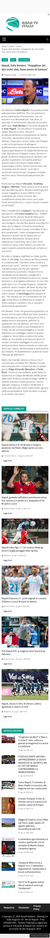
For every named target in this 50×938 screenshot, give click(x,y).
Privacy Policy (37, 908)
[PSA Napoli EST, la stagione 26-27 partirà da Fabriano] (25, 632)
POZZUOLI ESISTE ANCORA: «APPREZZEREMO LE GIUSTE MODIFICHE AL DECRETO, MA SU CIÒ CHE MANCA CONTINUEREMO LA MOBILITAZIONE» (32, 764)
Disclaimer (24, 907)
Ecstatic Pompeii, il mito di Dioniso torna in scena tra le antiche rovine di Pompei (32, 801)
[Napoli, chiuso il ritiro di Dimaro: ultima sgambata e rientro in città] (25, 684)
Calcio (4, 60)
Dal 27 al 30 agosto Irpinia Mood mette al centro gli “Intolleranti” (31, 885)
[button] (47, 39)
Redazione (9, 907)
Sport (13, 60)
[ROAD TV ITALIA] (22, 24)
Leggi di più (7, 460)
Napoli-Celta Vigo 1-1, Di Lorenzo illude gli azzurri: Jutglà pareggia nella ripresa (22, 549)
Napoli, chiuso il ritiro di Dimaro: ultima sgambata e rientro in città (21, 705)
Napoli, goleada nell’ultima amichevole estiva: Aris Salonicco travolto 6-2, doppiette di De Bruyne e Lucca (24, 500)
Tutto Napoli (24, 60)
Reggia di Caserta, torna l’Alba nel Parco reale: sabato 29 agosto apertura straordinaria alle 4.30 (33, 824)
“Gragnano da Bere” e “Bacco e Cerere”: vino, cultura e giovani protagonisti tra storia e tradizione (33, 742)
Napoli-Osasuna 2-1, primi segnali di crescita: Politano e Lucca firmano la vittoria (24, 600)
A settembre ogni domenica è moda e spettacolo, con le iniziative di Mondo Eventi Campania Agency (33, 844)
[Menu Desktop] (4, 39)
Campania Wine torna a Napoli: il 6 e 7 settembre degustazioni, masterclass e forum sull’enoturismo (32, 867)
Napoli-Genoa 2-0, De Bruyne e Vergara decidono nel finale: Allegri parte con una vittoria (22, 448)
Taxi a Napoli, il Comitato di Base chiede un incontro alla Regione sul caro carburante (32, 785)
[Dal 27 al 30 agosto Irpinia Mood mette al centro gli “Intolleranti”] (8, 884)
